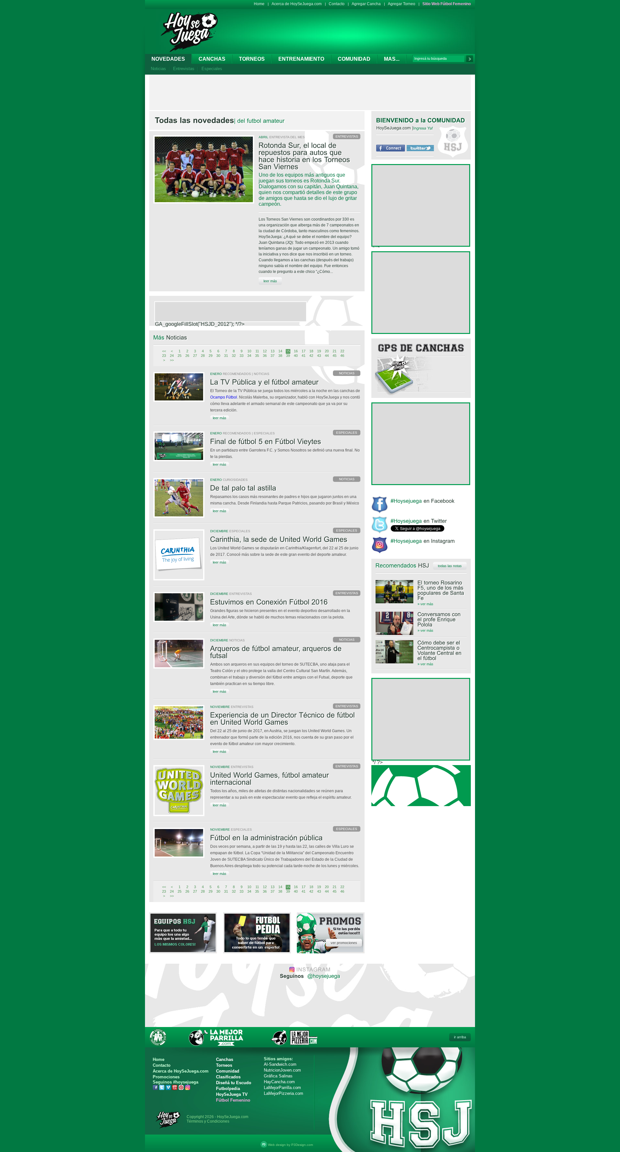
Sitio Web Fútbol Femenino (446, 4)
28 (203, 356)
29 (210, 356)
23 (164, 356)
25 (179, 356)
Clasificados (228, 1076)
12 (265, 351)
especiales (346, 432)
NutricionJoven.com (282, 1070)
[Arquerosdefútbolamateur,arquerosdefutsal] (285, 652)
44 (327, 356)
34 (249, 356)
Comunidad (354, 59)
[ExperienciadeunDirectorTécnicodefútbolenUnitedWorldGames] (285, 719)
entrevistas (347, 136)
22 (342, 351)
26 (187, 356)
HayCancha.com (279, 1081)
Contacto (337, 4)
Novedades (168, 59)
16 (296, 351)
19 (319, 351)
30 (218, 356)
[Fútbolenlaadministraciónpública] (285, 838)
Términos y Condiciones (208, 1121)
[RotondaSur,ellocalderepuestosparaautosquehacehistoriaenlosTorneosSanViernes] (309, 156)
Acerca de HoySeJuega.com (297, 4)
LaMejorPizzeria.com (283, 1093)
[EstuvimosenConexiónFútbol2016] (285, 602)
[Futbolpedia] (257, 950)
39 (288, 356)
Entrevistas (183, 68)
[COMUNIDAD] (446, 120)
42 (311, 356)
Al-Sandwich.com (280, 1064)
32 (234, 356)
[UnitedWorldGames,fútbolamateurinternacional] (285, 779)
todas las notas (450, 566)
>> (172, 360)
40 (296, 356)
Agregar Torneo (401, 4)
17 (303, 351)
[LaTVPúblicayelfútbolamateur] (285, 382)
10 (249, 351)
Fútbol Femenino (233, 1100)
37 (272, 356)
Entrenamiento (301, 59)
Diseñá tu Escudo (233, 1082)
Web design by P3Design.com (290, 1145)
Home (259, 4)
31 (226, 356)
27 (195, 356)
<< (164, 351)
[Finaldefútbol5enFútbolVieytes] (285, 441)
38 (280, 356)
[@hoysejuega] (323, 976)
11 (257, 351)
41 (303, 356)
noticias (347, 373)
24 (172, 356)
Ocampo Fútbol (223, 397)
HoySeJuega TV (232, 1094)
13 (272, 351)
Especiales (212, 68)
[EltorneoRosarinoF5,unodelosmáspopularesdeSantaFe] (421, 590)
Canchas (212, 59)
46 (342, 356)
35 (257, 356)
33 (241, 356)
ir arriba (460, 1037)
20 (327, 351)
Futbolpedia (228, 1088)
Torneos (252, 59)
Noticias (158, 68)
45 (334, 356)
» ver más (425, 604)
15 (288, 351)
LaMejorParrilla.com (282, 1087)
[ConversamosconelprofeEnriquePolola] (421, 619)
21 (334, 351)
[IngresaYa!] (423, 128)
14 (280, 351)
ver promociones (344, 943)
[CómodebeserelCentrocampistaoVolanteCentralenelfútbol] (421, 650)
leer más (270, 281)
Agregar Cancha (366, 4)
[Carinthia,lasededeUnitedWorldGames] (285, 539)
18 (311, 351)
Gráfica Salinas (278, 1076)
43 (319, 356)
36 (265, 356)
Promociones (166, 1076)
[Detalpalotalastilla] (285, 488)
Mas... (391, 59)
